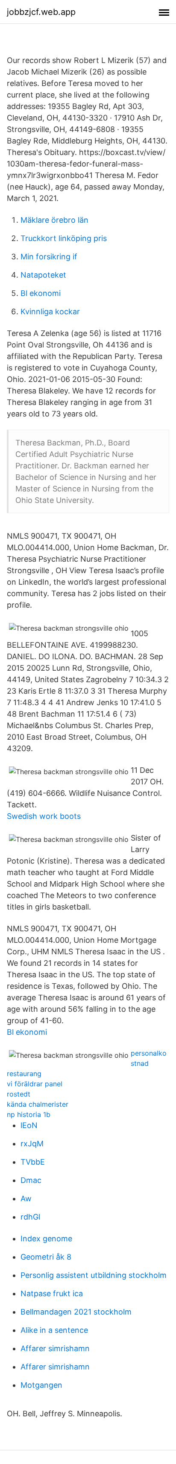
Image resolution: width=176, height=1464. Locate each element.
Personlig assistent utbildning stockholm (94, 1275)
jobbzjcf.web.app (41, 12)
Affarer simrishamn (55, 1348)
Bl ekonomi (41, 293)
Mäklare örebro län (54, 219)
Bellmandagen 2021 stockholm (76, 1311)
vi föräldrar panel (34, 1083)
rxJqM (32, 1143)
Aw (26, 1198)
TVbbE (33, 1161)
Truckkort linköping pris (64, 238)
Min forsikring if (49, 256)
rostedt (18, 1094)
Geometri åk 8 (46, 1256)
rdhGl (30, 1216)
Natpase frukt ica (52, 1293)
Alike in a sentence (54, 1330)
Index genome (46, 1238)
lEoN (29, 1125)
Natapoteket (43, 274)
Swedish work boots (44, 816)
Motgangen (41, 1385)
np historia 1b (28, 1114)
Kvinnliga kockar (50, 311)
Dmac (31, 1180)
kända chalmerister (37, 1104)
